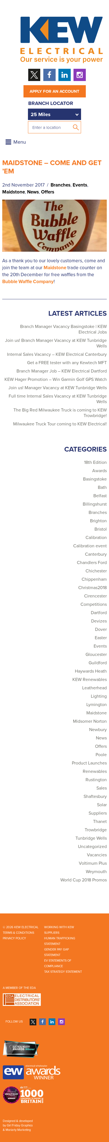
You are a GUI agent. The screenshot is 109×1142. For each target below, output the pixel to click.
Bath (102, 487)
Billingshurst (95, 504)
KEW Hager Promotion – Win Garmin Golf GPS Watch (55, 379)
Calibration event (90, 546)
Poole (101, 755)
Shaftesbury (95, 796)
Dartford (99, 613)
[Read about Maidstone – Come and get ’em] (54, 225)
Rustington (96, 780)
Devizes (99, 621)
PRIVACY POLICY (14, 938)
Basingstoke (95, 479)
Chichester (96, 571)
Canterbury (96, 554)
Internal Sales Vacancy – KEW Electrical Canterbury (57, 354)
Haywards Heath (91, 671)
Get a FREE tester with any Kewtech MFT (67, 363)
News (33, 192)
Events (80, 185)
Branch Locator (50, 103)
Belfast (100, 496)
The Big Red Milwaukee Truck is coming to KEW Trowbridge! (60, 412)
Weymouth (96, 871)
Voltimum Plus (93, 863)
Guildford (98, 663)
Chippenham (94, 579)
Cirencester (95, 596)
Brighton (98, 521)
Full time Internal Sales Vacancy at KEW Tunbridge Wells (58, 399)
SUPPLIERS (51, 933)
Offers (47, 192)
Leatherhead (94, 688)
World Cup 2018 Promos (83, 880)
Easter (101, 638)
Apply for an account (54, 91)
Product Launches (89, 763)
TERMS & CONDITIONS (18, 933)
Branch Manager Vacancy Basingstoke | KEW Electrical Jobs (63, 329)
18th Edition (95, 462)
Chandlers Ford (92, 562)
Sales (101, 788)
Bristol (100, 529)
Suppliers (98, 813)
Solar (102, 805)
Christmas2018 (92, 587)
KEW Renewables (89, 679)
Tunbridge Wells (91, 838)
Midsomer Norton (90, 721)
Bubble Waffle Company (28, 282)
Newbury (98, 729)
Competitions (93, 604)
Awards (99, 471)
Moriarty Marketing (18, 1130)
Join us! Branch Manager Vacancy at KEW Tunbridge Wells (56, 343)
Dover (101, 629)
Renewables (95, 771)
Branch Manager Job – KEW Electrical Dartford (61, 371)
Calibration (96, 537)
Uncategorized (92, 846)
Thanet (100, 821)
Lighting (99, 696)
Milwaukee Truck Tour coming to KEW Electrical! (60, 424)
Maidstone (13, 192)
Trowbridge (96, 830)
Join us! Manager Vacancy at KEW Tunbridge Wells (57, 388)
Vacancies (97, 855)
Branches (60, 185)
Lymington (96, 704)
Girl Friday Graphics (20, 1125)
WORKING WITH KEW (59, 927)
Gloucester (96, 654)
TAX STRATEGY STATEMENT (63, 972)
